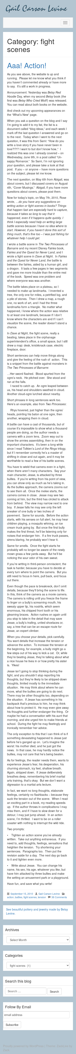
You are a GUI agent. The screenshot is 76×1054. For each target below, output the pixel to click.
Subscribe (12, 1025)
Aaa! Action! (26, 65)
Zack (6, 1050)
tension (42, 897)
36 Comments (59, 897)
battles (18, 897)
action (10, 897)
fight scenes (30, 897)
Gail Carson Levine (49, 893)
